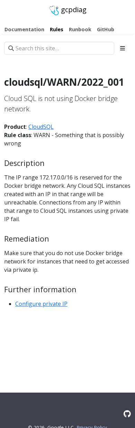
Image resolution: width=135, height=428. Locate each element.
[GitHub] (127, 414)
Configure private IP (41, 304)
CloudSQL (41, 127)
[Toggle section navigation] (122, 48)
